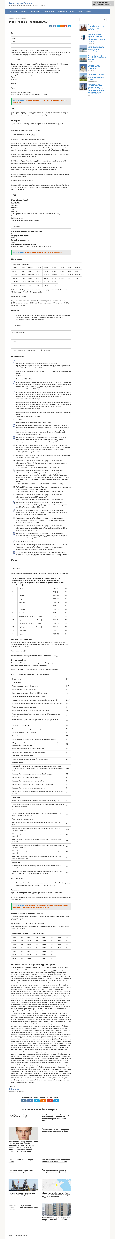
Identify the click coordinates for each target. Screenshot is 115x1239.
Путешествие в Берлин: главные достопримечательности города (96, 76)
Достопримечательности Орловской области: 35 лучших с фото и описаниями (97, 27)
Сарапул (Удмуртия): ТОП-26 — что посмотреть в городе (97, 57)
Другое (88, 11)
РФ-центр (13, 11)
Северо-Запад (35, 11)
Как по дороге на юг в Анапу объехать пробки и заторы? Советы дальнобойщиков (96, 48)
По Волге (24, 11)
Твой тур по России (20, 3)
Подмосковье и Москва (66, 11)
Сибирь (80, 11)
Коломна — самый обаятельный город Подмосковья (95, 66)
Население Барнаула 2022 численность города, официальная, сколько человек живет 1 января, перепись (97, 38)
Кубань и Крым (49, 11)
